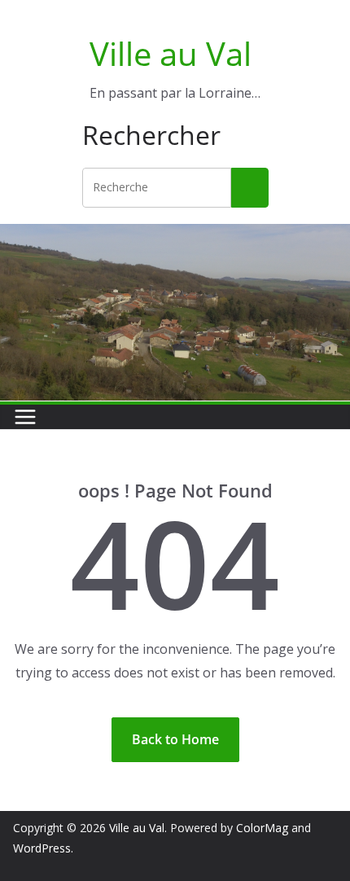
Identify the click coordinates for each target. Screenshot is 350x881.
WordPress (42, 848)
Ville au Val (171, 53)
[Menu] (25, 417)
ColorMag (262, 827)
